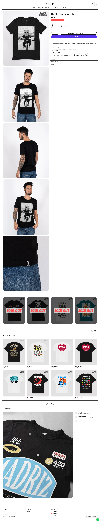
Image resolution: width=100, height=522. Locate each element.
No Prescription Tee (14, 384)
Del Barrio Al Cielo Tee (38, 384)
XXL (65, 26)
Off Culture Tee (14, 312)
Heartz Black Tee (86, 353)
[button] (92, 4)
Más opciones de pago (74, 38)
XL (61, 26)
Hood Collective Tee (86, 384)
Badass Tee (14, 353)
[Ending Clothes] (50, 4)
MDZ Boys (38, 312)
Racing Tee (38, 353)
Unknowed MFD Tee (86, 312)
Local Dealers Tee (62, 384)
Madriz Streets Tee (62, 312)
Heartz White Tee (62, 353)
